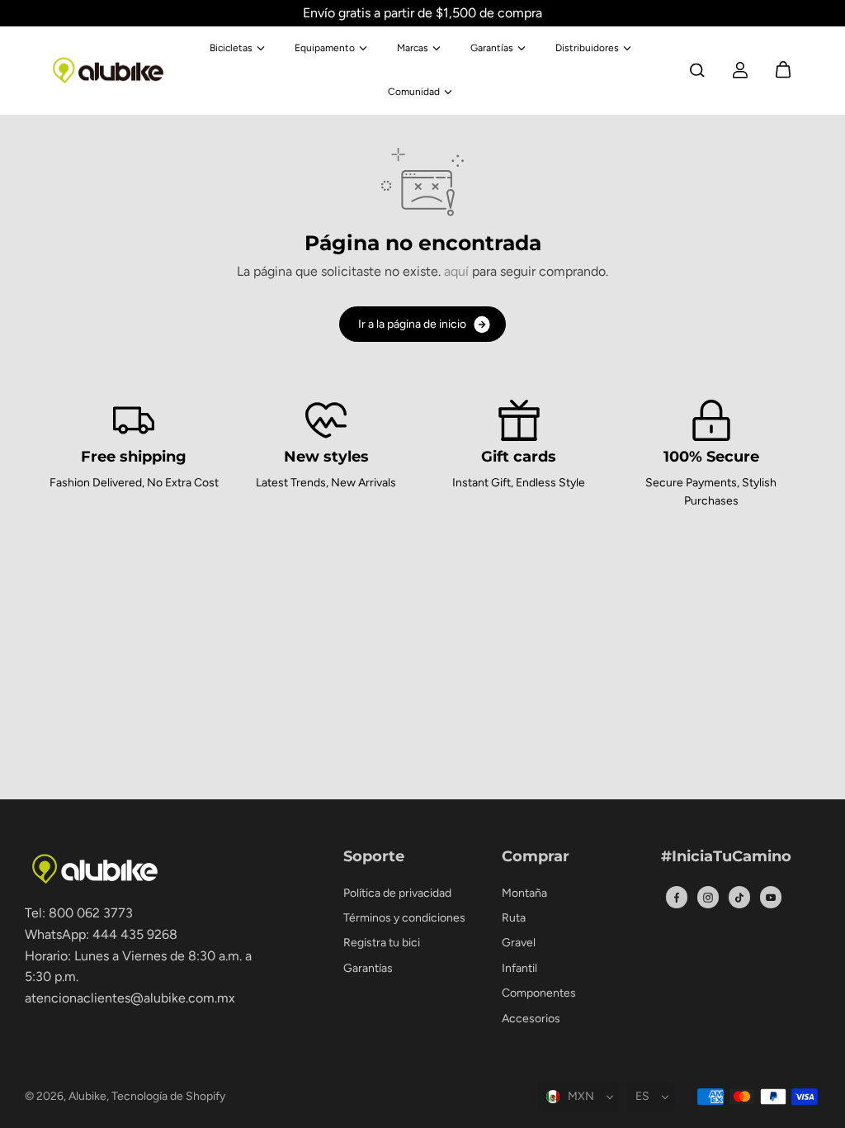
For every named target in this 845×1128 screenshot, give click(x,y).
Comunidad (414, 91)
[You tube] (770, 897)
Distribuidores (587, 48)
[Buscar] (697, 70)
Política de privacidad (397, 893)
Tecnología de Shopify (168, 1096)
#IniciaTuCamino (726, 857)
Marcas (412, 48)
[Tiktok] (739, 897)
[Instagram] (708, 897)
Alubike (87, 1096)
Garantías (491, 48)
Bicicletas (231, 48)
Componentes (539, 993)
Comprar (535, 857)
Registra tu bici (381, 943)
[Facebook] (676, 897)
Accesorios (531, 1019)
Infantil (519, 968)
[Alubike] (108, 70)
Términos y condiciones (404, 918)
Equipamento (325, 48)
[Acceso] (740, 70)
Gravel (519, 943)
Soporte (373, 857)
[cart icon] (783, 70)
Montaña (524, 893)
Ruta (514, 918)
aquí (456, 271)
